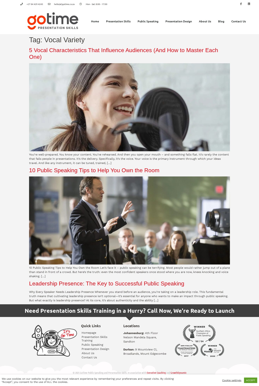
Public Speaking (148, 21)
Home (95, 21)
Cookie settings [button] (231, 380)
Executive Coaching (156, 372)
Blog (221, 21)
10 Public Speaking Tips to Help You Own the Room (94, 170)
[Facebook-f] (241, 4)
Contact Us (238, 21)
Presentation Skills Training (94, 338)
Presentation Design (178, 21)
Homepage (89, 332)
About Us (205, 21)
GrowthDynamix (178, 372)
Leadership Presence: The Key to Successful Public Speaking (106, 283)
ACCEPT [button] (250, 380)
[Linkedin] (249, 4)
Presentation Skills (118, 21)
